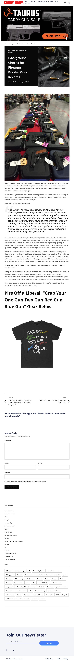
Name (7, 463)
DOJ (16, 579)
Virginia (42, 599)
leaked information (55, 583)
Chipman (19, 575)
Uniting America (10, 559)
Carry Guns (8, 520)
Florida (47, 579)
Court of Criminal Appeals (43, 575)
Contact (27, 4)
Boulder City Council (38, 571)
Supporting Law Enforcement (14, 541)
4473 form (8, 571)
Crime (24, 51)
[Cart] (69, 2)
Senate (19, 595)
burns (59, 571)
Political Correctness (11, 535)
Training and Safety (10, 553)
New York (41, 587)
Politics (7, 538)
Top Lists (7, 550)
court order (57, 575)
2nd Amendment (13, 51)
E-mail (40, 463)
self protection (10, 595)
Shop (31, 2)
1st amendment (9, 511)
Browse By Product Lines (45, 2)
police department (61, 587)
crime (64, 575)
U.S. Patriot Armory (11, 599)
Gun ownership (18, 583)
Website (7, 472)
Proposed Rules (10, 591)
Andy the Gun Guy (15, 82)
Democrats (9, 579)
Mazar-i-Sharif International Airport (26, 587)
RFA (31, 591)
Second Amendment (53, 591)
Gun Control (8, 532)
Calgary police (9, 575)
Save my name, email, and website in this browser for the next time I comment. (26, 481)
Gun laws (8, 583)
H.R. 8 (33, 583)
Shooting (26, 595)
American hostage (20, 571)
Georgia (54, 579)
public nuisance (22, 591)
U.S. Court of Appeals (61, 595)
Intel (56, 2)
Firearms (39, 579)
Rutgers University (40, 591)
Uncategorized (9, 556)
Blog (20, 51)
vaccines (34, 599)
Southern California (38, 595)
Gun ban (62, 579)
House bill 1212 (43, 583)
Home (25, 2)
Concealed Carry (10, 526)
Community (8, 523)
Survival (7, 544)
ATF (29, 571)
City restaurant (29, 575)
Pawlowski (50, 587)
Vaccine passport (24, 599)
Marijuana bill (9, 587)
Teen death (49, 595)
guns (27, 583)
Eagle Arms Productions (27, 579)
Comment (8, 441)
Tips (6, 547)
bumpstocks (51, 571)
